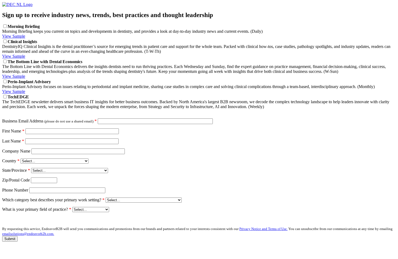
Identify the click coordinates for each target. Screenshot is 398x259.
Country (10, 160)
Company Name (16, 151)
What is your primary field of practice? (36, 209)
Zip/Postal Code (16, 180)
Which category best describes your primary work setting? (53, 200)
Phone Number (15, 190)
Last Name (13, 141)
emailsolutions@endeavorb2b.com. (28, 234)
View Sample (13, 36)
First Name (13, 131)
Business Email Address (49, 121)
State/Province (16, 170)
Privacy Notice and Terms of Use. (263, 229)
